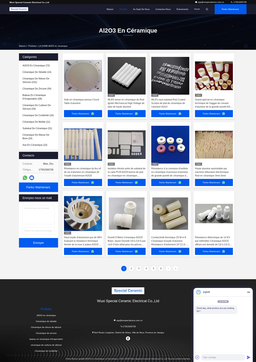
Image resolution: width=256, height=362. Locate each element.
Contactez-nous (163, 9)
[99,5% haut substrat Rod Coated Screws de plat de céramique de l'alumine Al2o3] (170, 76)
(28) (34, 97)
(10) (38, 115)
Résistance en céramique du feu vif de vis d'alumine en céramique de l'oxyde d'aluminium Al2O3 (82, 172)
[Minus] (248, 292)
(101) (36, 80)
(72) (36, 65)
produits (32, 46)
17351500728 (240, 2)
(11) (36, 122)
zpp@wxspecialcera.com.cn (211, 2)
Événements (182, 9)
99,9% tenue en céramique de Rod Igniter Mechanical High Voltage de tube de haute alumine (126, 103)
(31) (37, 128)
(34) (37, 88)
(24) (36, 137)
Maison (110, 9)
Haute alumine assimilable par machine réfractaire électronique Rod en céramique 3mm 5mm (212, 172)
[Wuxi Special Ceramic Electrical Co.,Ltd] (18, 9)
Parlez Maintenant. (230, 9)
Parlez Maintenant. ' (81, 113)
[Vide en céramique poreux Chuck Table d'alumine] (83, 76)
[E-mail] (32, 178)
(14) (37, 72)
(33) (37, 107)
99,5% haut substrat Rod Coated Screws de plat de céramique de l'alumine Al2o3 (168, 103)
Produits (123, 9)
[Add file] (197, 357)
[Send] (248, 357)
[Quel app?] (25, 178)
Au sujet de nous (141, 9)
